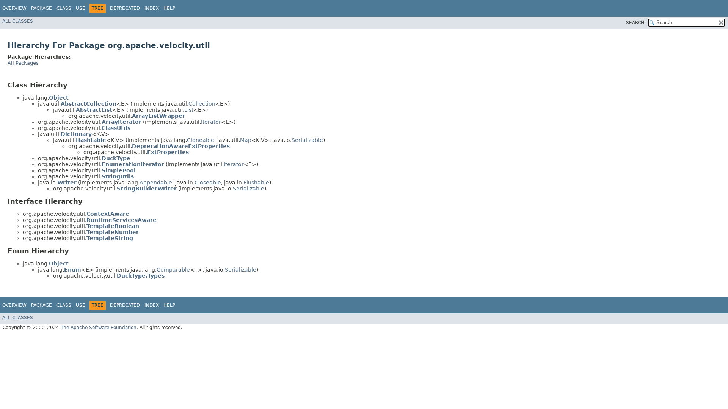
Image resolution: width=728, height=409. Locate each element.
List (188, 110)
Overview (14, 8)
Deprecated (125, 8)
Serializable (307, 140)
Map (245, 140)
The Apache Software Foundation (98, 327)
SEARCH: (636, 22)
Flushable (256, 183)
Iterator (211, 122)
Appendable (156, 183)
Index (151, 8)
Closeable (208, 183)
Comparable (173, 270)
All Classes (17, 21)
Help (169, 8)
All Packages (23, 63)
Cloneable (200, 140)
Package (41, 8)
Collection (201, 104)
